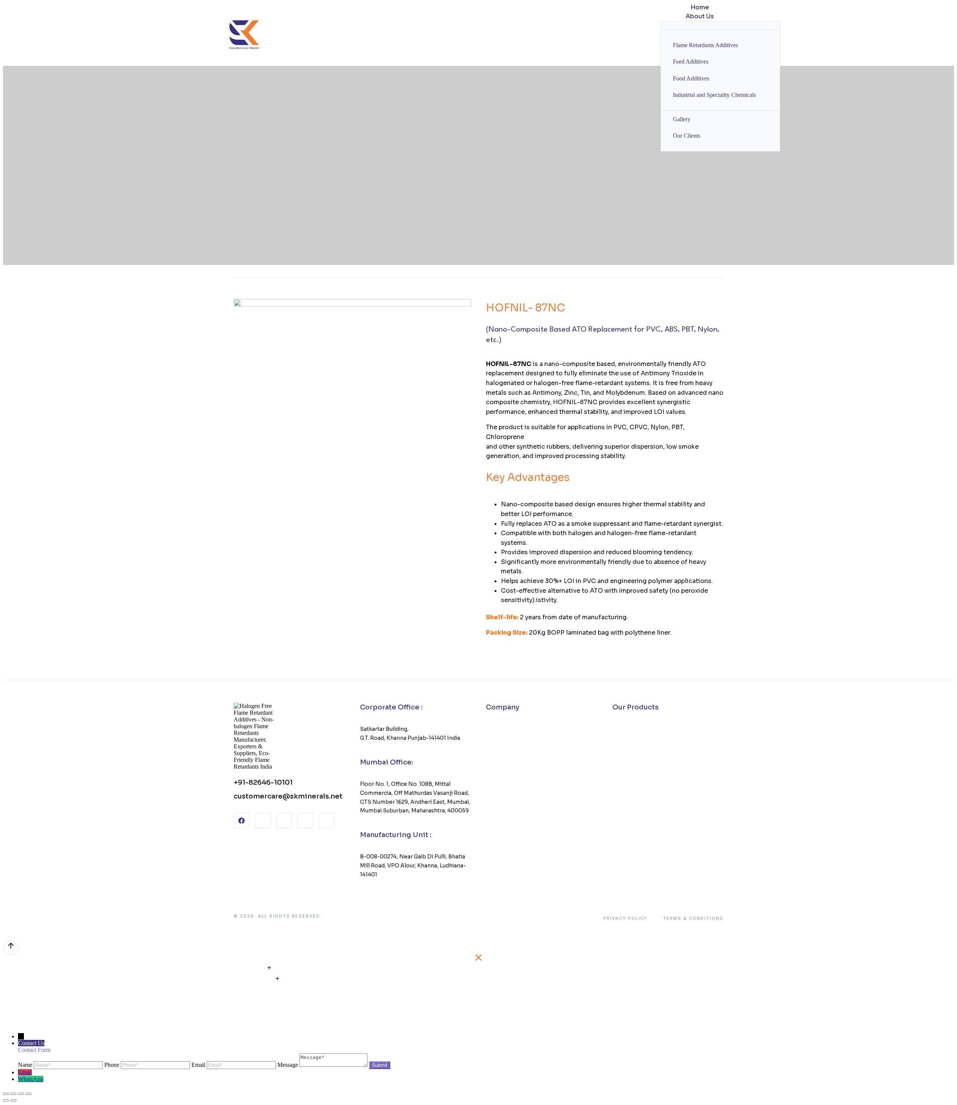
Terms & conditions (693, 918)
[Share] (13, 1094)
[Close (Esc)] (6, 1094)
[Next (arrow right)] (13, 1100)
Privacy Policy (625, 918)
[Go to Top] (11, 948)
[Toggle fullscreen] (21, 1094)
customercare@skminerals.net (288, 796)
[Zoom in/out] (28, 1094)
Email (25, 1072)
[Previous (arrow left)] (6, 1100)
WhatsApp (30, 1079)
